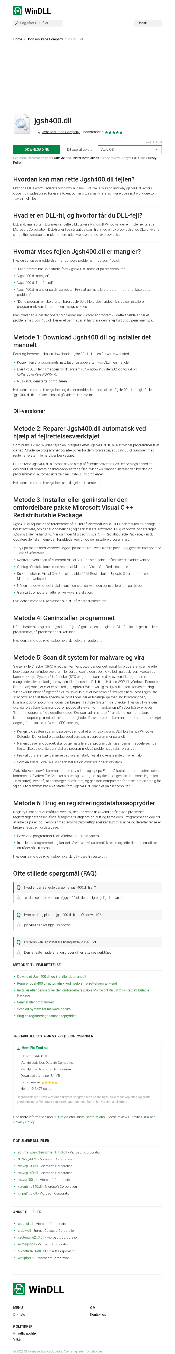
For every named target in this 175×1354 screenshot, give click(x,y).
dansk (142, 23)
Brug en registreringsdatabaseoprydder (46, 1016)
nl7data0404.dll (29, 1251)
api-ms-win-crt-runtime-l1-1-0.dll (42, 1152)
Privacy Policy (24, 1122)
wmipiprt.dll (26, 1258)
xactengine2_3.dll (31, 1237)
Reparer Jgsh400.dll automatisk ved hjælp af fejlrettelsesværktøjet (67, 983)
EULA (136, 158)
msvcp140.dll (28, 1173)
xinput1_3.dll (27, 1193)
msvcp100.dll (28, 1166)
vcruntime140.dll (30, 1186)
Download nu (37, 149)
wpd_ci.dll (25, 1224)
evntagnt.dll (26, 1244)
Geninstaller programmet (35, 1002)
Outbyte (59, 158)
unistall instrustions (85, 158)
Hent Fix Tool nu (35, 1048)
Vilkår (17, 1339)
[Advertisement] (87, 81)
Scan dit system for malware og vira (44, 1009)
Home (17, 39)
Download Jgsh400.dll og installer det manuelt (51, 977)
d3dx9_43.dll (27, 1159)
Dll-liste (19, 1315)
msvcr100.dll (27, 1180)
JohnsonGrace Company (45, 39)
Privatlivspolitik (24, 1333)
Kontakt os (98, 1315)
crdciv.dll (24, 1231)
